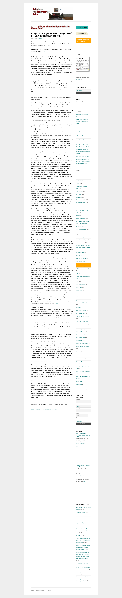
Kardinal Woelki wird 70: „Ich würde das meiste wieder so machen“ (82, 121)
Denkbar (78, 215)
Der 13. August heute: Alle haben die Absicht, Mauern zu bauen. (83, 435)
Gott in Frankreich (80, 252)
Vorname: (78, 399)
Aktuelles (59, 22)
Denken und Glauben (56, 408)
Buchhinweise (79, 197)
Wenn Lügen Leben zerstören (82, 156)
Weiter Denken (79, 381)
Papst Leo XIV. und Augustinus (82, 316)
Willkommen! (46, 22)
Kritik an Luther (79, 290)
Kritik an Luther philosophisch (82, 293)
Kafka (77, 273)
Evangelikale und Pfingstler (82, 239)
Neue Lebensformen (80, 313)
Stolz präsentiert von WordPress (39, 589)
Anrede (77, 413)
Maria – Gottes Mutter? (81, 310)
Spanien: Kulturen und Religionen (83, 346)
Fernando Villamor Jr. (47, 590)
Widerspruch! (79, 384)
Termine (77, 351)
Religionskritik (79, 340)
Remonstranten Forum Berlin (38, 409)
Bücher (65, 22)
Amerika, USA (79, 180)
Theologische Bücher (52, 409)
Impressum (76, 22)
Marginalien (78, 307)
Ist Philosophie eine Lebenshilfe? (83, 268)
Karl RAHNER (79, 287)
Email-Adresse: (79, 408)
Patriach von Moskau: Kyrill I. (82, 321)
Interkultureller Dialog (80, 261)
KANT (77, 281)
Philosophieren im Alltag (81, 334)
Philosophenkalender (80, 327)
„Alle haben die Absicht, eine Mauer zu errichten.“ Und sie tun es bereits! (83, 151)
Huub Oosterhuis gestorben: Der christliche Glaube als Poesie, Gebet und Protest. (83, 547)
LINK (44, 51)
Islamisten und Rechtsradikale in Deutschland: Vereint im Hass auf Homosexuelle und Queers (83, 161)
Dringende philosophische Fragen (83, 232)
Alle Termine (78, 105)
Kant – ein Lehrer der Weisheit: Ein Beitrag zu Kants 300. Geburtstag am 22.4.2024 (82, 578)
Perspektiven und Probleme (82, 324)
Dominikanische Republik (81, 229)
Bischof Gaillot (79, 194)
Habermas (78, 255)
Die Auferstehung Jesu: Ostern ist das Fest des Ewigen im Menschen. (83, 530)
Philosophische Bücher (81, 199)
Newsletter (53, 22)
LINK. (56, 303)
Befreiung (48, 408)
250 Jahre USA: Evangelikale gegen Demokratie (83, 466)
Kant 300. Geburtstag (80, 284)
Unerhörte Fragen (82, 27)
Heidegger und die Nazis (81, 258)
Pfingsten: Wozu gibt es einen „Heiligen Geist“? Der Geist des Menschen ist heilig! (52, 34)
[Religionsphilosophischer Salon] (52, 19)
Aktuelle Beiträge (81, 33)
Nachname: (78, 404)
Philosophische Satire (80, 337)
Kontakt (71, 22)
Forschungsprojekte (67, 408)
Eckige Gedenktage (80, 237)
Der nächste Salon (80, 226)
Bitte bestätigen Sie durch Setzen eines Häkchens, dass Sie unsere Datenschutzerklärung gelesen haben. (83, 419)
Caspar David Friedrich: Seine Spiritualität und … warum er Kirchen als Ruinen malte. (83, 540)
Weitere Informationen (81, 443)
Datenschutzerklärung (80, 512)
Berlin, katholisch (79, 191)
